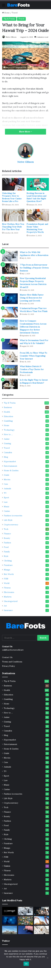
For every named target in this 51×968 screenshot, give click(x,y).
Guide (6, 475)
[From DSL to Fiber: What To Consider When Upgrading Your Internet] (10, 356)
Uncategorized (10, 601)
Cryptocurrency (11, 524)
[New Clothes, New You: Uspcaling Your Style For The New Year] (13, 215)
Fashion (7, 542)
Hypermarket (10, 461)
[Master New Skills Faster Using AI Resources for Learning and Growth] (10, 298)
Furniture (8, 565)
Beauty (7, 538)
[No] (47, 957)
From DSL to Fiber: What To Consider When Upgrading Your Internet (33, 356)
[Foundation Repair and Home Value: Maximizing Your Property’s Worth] (38, 215)
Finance (7, 533)
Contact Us (7, 657)
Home (7, 13)
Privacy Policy (8, 666)
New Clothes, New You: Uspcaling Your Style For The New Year (13, 227)
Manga (7, 569)
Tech (6, 529)
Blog (6, 457)
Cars (6, 484)
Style (6, 556)
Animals (7, 488)
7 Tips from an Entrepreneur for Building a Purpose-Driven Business (34, 267)
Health (7, 412)
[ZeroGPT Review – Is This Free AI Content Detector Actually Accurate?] (9, 911)
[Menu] (3, 6)
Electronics (9, 592)
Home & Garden (11, 470)
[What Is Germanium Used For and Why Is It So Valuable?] (10, 344)
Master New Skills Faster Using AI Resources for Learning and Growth (32, 297)
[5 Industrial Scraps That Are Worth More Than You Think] (10, 312)
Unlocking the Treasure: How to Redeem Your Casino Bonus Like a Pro (12, 197)
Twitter (6, 941)
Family (7, 551)
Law (6, 502)
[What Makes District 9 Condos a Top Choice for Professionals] (10, 370)
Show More (25, 131)
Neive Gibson (11, 37)
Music (6, 506)
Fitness (7, 587)
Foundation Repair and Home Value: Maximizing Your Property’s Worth (37, 228)
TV (5, 493)
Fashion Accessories (13, 515)
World (6, 583)
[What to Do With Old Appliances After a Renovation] (10, 256)
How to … (8, 434)
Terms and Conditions (12, 661)
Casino (7, 511)
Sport (6, 497)
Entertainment (10, 466)
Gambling (8, 421)
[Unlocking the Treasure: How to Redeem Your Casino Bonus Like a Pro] (13, 184)
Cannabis (8, 452)
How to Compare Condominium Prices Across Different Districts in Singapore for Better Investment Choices (33, 327)
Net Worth (9, 574)
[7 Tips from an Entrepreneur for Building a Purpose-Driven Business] (10, 268)
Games (7, 866)
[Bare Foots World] (18, 5)
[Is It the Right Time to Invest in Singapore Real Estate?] (10, 383)
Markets (7, 596)
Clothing (8, 560)
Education (8, 416)
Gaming (7, 443)
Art (5, 605)
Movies (7, 479)
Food (6, 547)
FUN (6, 578)
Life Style (8, 520)
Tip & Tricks (9, 19)
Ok (26, 964)
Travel (14, 13)
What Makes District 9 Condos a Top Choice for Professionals (32, 369)
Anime (6, 439)
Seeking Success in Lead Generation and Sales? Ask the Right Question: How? (36, 197)
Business (8, 407)
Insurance (8, 610)
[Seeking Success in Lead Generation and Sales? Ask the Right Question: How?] (38, 184)
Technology (9, 430)
